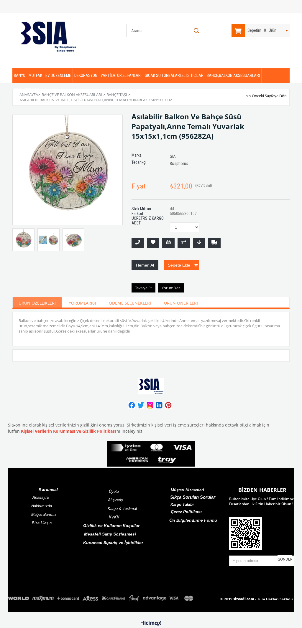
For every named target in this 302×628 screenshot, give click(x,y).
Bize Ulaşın (42, 523)
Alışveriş (115, 500)
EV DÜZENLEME (58, 75)
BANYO (19, 75)
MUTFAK (35, 75)
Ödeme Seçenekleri (130, 303)
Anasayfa (40, 497)
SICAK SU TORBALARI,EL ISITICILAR (174, 75)
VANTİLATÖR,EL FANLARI (121, 75)
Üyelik (114, 491)
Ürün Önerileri (181, 303)
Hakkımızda (41, 506)
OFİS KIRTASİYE (27, 90)
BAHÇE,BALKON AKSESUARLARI (233, 75)
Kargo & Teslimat (122, 508)
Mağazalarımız (44, 514)
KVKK (114, 517)
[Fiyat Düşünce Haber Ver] (199, 243)
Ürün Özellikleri (37, 303)
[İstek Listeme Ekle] (168, 243)
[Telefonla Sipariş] (138, 243)
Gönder (285, 559)
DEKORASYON (85, 75)
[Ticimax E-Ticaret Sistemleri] (151, 624)
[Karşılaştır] (184, 243)
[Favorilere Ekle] (153, 243)
